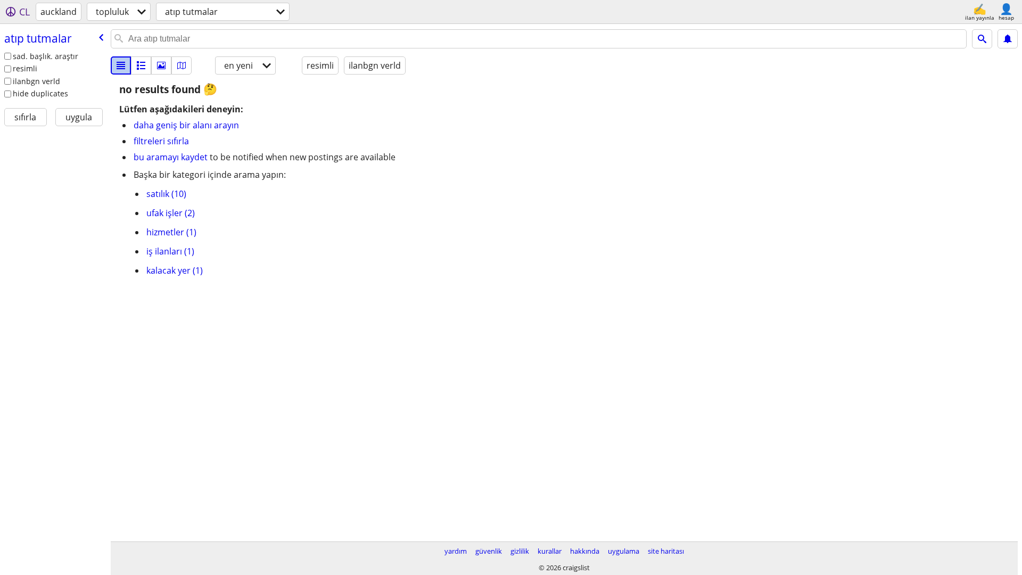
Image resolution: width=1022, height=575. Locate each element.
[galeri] (161, 65)
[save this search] (1008, 38)
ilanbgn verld (36, 81)
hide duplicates (40, 93)
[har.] (181, 65)
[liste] (121, 65)
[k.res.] (141, 65)
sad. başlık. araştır (45, 56)
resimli (25, 68)
